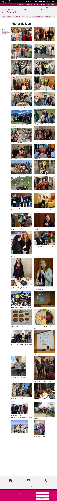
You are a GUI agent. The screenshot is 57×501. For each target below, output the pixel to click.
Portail (48, 7)
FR (53, 7)
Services (48, 1)
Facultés (31, 1)
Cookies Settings (42, 492)
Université (26, 1)
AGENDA (44, 4)
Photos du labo (5, 31)
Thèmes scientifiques (16, 16)
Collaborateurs (42, 1)
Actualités (33, 16)
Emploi (42, 16)
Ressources (38, 16)
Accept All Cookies (42, 498)
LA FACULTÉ (21, 4)
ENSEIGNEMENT (27, 4)
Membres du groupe (6, 23)
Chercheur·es (23, 16)
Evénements (29, 16)
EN (52, 7)
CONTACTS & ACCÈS (50, 4)
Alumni (52, 1)
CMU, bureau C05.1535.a (10, 485)
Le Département (9, 16)
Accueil (4, 16)
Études (36, 1)
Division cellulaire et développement (10, 20)
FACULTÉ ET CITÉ (39, 4)
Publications (4, 26)
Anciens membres (5, 33)
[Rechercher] (51, 7)
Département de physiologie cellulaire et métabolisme (26, 11)
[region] (28, 495)
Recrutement (4, 29)
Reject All (42, 495)
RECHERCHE (33, 4)
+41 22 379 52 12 (46, 485)
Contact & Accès (47, 16)
